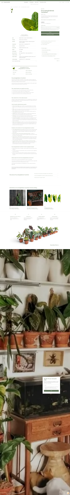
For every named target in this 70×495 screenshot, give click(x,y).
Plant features (15, 70)
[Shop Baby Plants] (31, 235)
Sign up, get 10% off (34, 0)
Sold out (50, 32)
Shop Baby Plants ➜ (54, 245)
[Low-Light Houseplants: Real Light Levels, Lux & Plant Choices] (35, 198)
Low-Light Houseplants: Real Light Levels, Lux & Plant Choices (32, 208)
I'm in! (51, 390)
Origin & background (29, 70)
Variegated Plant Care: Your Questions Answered (48, 208)
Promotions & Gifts (43, 2)
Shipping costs (48, 23)
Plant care (14, 72)
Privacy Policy (54, 388)
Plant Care (36, 2)
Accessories (31, 2)
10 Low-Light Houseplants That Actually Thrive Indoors (14, 208)
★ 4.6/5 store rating (34, 4)
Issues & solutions (28, 72)
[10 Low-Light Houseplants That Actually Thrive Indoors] (17, 198)
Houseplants (26, 2)
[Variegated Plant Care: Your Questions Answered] (52, 198)
